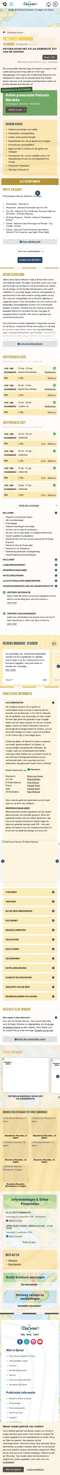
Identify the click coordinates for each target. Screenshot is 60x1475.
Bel (23, 1334)
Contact (12, 1365)
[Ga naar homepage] (30, 4)
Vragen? (12, 1417)
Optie (43, 443)
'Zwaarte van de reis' (43, 1030)
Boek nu (52, 378)
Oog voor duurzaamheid (20, 1380)
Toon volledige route (31, 241)
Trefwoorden (14, 1403)
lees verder (11, 670)
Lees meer (12, 602)
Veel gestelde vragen (18, 1361)
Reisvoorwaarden (17, 1408)
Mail (29, 1334)
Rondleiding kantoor (18, 1370)
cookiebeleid (8, 1462)
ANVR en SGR (16, 1413)
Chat (36, 1334)
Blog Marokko (14, 1264)
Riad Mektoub (33, 792)
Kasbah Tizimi (33, 785)
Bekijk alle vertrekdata (29, 505)
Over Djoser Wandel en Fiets (22, 1356)
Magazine (12, 1260)
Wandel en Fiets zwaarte (20, 1398)
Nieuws (12, 1375)
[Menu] (55, 4)
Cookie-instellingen (35, 1469)
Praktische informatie (20, 1393)
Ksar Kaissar (33, 782)
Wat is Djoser (15, 1350)
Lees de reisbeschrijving (31, 344)
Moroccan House (35, 776)
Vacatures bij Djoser (18, 1384)
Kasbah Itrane (33, 789)
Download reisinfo (30, 260)
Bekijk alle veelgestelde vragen (31, 1039)
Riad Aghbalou (33, 779)
